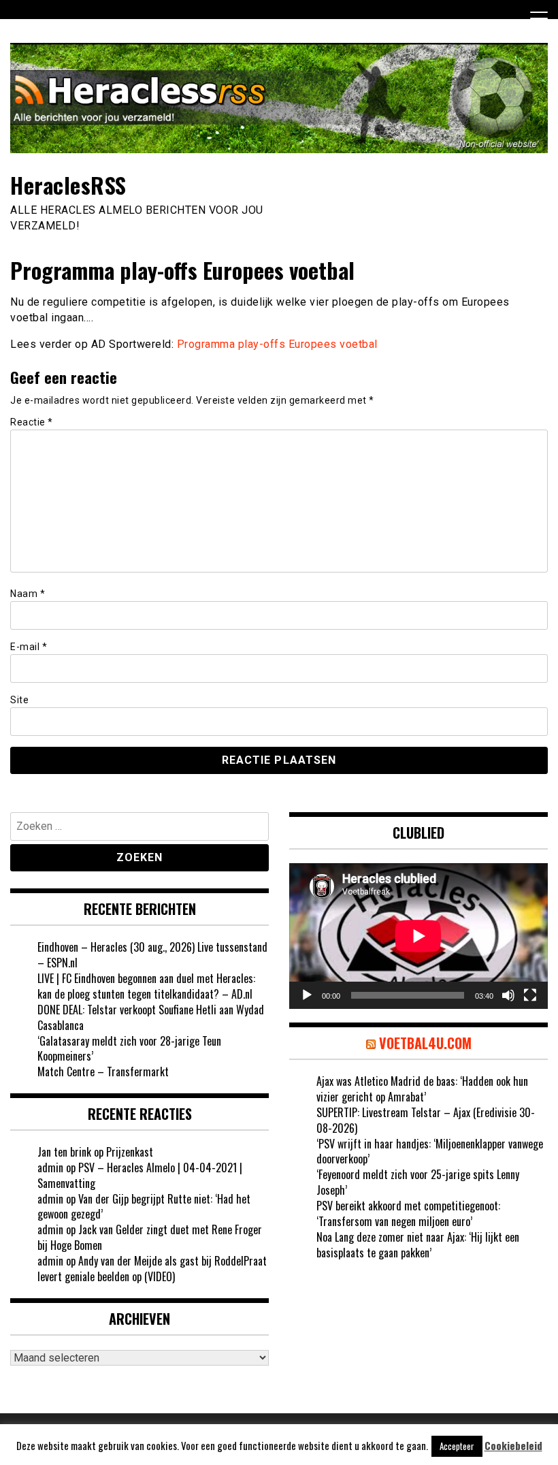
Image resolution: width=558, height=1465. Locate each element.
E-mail (28, 646)
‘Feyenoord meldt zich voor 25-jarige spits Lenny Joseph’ (417, 1182)
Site (19, 699)
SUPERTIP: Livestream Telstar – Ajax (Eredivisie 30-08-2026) (425, 1120)
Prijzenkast (129, 1152)
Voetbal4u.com (425, 1043)
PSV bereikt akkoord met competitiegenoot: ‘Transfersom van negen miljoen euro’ (408, 1213)
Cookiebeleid (513, 1445)
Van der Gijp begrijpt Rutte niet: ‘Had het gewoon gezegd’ (143, 1207)
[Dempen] (508, 995)
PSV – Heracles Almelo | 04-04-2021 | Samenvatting (139, 1175)
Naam (27, 593)
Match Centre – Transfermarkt (103, 1071)
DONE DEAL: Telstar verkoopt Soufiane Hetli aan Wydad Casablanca (150, 1017)
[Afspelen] (307, 995)
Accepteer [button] (457, 1446)
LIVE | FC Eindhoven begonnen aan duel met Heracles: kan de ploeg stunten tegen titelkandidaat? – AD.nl (146, 986)
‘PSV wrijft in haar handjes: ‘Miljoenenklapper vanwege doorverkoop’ (429, 1152)
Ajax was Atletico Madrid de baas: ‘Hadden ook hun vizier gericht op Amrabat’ (422, 1089)
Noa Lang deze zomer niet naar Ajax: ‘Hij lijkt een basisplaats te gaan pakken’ (417, 1245)
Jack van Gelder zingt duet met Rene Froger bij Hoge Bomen (149, 1237)
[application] (418, 936)
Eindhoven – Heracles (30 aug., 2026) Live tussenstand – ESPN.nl (152, 955)
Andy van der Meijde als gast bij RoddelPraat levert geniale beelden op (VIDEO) (152, 1269)
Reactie (31, 422)
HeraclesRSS (68, 185)
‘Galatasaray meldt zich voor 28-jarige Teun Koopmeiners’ (129, 1049)
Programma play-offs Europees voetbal (277, 344)
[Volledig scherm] (530, 995)
